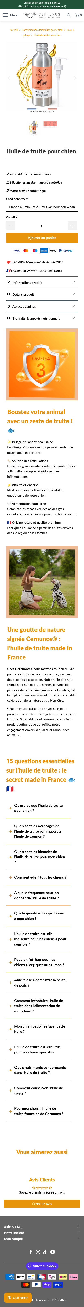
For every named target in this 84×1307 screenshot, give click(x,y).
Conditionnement (17, 199)
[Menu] (2, 15)
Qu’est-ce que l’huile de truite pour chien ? (38, 808)
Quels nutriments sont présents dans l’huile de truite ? (40, 1070)
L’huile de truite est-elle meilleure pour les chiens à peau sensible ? (40, 938)
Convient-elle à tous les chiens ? (40, 877)
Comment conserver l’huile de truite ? (38, 1090)
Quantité (11, 217)
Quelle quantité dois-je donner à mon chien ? (39, 916)
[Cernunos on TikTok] (45, 1252)
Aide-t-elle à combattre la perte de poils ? (40, 982)
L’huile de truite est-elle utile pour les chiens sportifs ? (37, 1049)
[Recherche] (69, 15)
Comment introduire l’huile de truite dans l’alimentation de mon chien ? (38, 1005)
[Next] (75, 78)
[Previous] (9, 78)
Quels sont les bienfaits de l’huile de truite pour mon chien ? (39, 856)
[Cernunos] (42, 15)
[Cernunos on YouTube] (53, 1252)
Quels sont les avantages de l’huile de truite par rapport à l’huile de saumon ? (37, 831)
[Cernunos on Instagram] (38, 1252)
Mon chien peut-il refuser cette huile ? (39, 1029)
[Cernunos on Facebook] (31, 1252)
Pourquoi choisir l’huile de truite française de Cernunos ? (38, 1111)
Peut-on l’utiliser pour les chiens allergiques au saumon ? (39, 962)
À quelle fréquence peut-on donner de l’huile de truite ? (36, 895)
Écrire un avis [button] (42, 1204)
